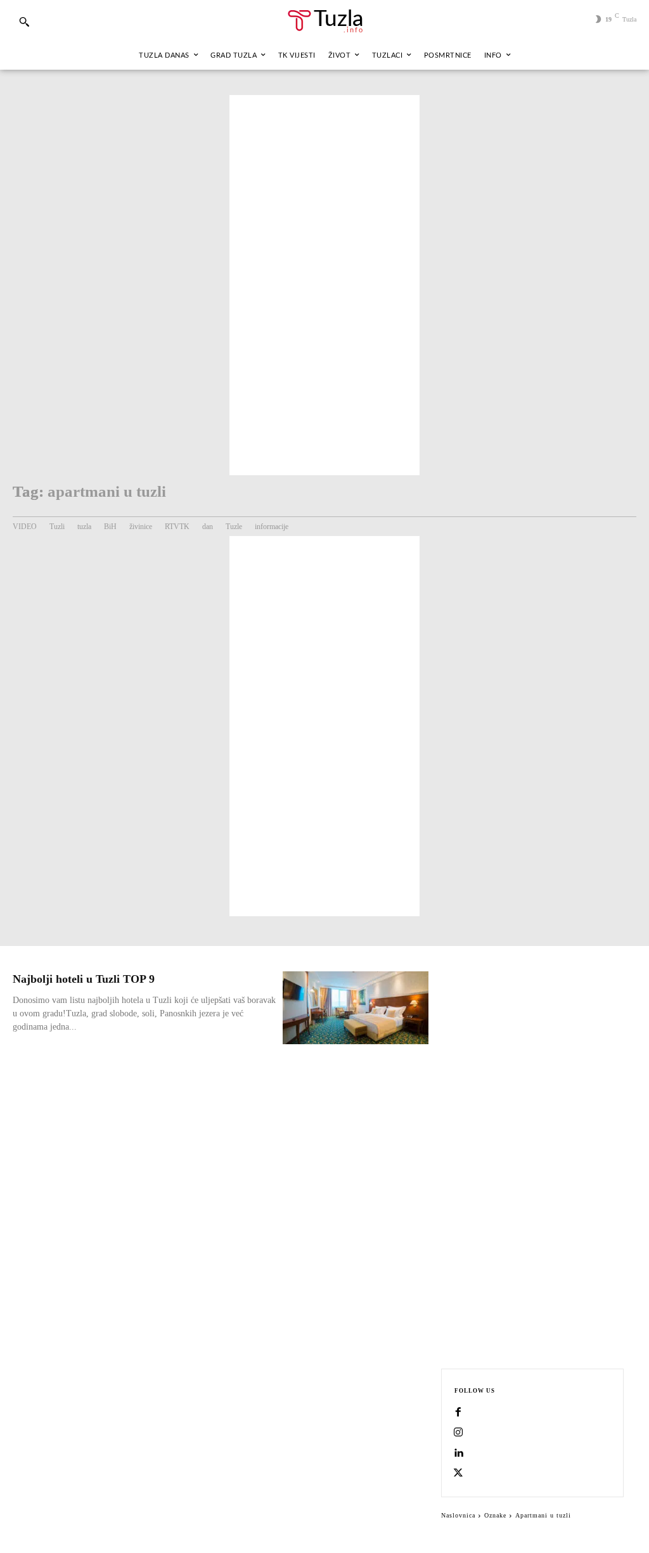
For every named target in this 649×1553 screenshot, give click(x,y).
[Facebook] (458, 1413)
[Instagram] (458, 1433)
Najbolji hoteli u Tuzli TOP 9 (84, 979)
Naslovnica (458, 1515)
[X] (458, 1474)
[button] (24, 21)
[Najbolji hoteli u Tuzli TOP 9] (355, 1007)
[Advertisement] (324, 285)
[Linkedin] (458, 1453)
